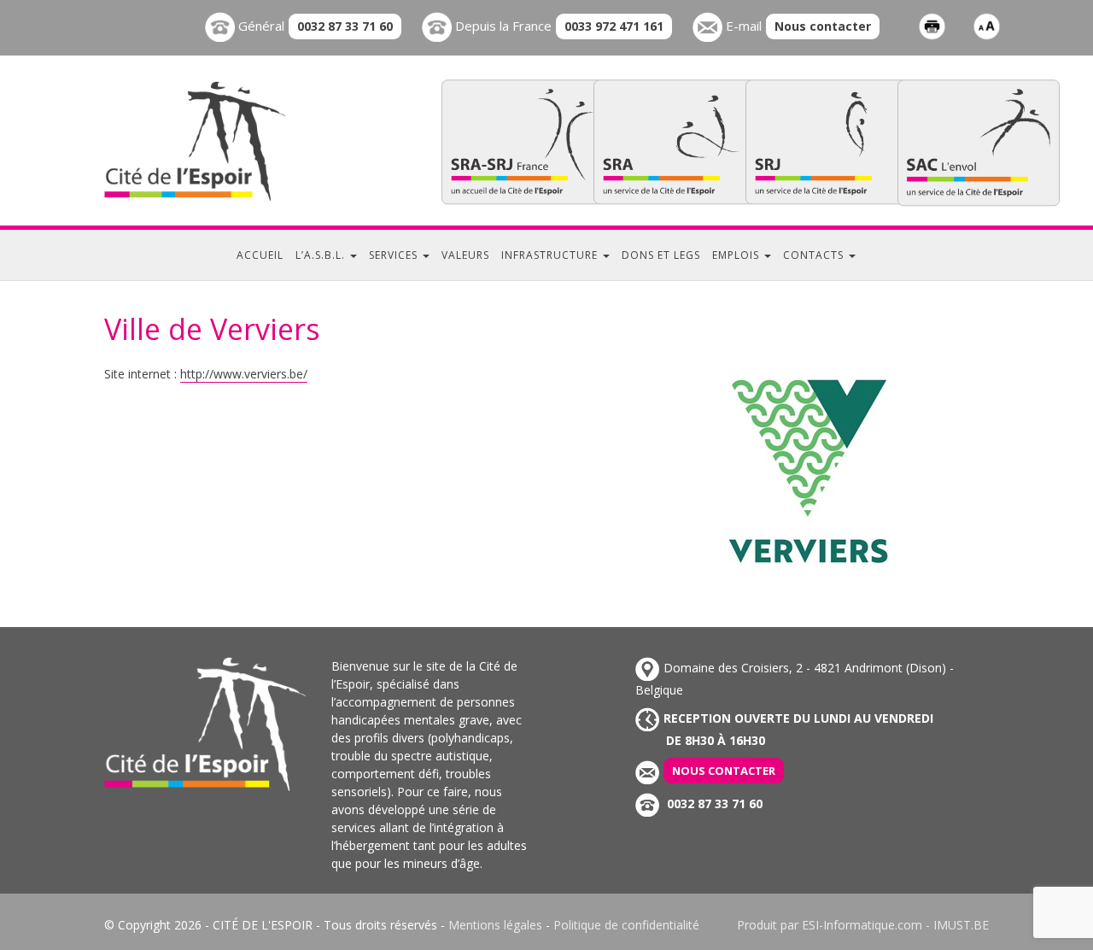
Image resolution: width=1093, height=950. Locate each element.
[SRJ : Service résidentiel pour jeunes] (826, 142)
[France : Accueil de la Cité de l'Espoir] (522, 142)
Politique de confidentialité (626, 925)
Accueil (260, 255)
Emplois (737, 255)
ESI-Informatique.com (862, 925)
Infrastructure (551, 255)
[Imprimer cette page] (932, 25)
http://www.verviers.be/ (243, 374)
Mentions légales (495, 925)
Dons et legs (661, 255)
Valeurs (465, 255)
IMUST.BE (961, 925)
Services (395, 255)
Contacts (815, 255)
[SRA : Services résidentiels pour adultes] (674, 142)
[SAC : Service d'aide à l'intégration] (978, 142)
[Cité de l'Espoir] (230, 141)
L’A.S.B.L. (321, 255)
